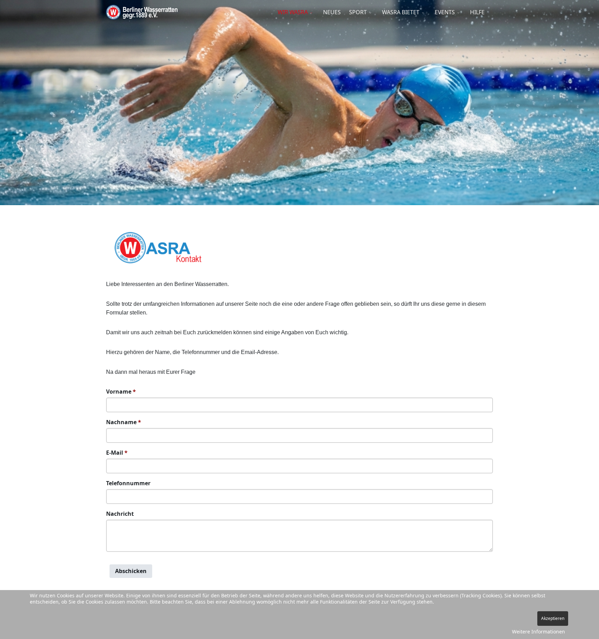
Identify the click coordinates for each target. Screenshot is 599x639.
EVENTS (445, 12)
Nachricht (120, 514)
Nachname (123, 422)
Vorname (121, 391)
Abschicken (131, 571)
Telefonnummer (128, 483)
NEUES (332, 12)
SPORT (358, 12)
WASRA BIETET (400, 12)
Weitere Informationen (538, 631)
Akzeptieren (552, 618)
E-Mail (117, 452)
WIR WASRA (293, 12)
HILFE (477, 12)
